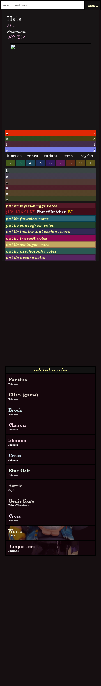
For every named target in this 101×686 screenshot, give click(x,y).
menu (93, 5)
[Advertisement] (50, 315)
